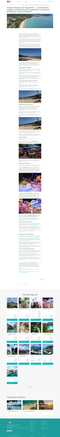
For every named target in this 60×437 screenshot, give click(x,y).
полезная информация (24, 284)
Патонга (38, 69)
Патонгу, (20, 39)
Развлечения (31, 424)
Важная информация (44, 428)
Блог (39, 1)
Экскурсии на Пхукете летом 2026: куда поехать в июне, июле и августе (29, 269)
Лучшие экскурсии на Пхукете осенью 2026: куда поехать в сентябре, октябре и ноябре (29, 272)
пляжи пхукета (17, 284)
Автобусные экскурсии (33, 421)
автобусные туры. (26, 240)
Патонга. (32, 255)
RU (43, 1)
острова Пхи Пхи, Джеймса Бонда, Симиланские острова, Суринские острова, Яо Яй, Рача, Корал (29, 239)
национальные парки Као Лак (33, 239)
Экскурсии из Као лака (45, 424)
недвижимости (27, 265)
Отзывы (33, 1)
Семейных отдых (32, 428)
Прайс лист (26, 1)
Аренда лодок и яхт (44, 421)
